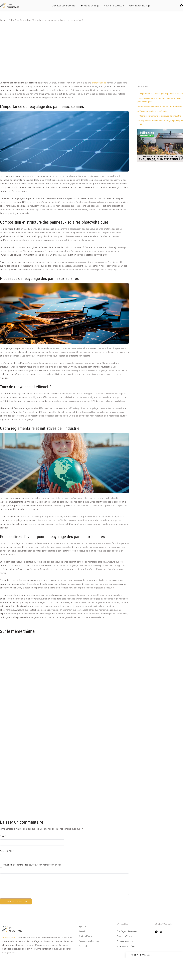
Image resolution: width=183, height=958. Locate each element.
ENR (11, 20)
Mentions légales (85, 936)
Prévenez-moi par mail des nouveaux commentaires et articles (32, 865)
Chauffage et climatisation (64, 5)
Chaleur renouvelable (114, 5)
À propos (82, 926)
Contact (81, 931)
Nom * (3, 836)
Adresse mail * (7, 851)
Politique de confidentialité (89, 941)
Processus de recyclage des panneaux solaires (160, 106)
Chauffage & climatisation (127, 931)
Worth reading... (142, 955)
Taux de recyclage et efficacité (153, 111)
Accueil (3, 20)
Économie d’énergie (90, 5)
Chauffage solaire (22, 20)
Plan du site (83, 946)
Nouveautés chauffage (139, 5)
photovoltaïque (99, 82)
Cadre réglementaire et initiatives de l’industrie (160, 116)
